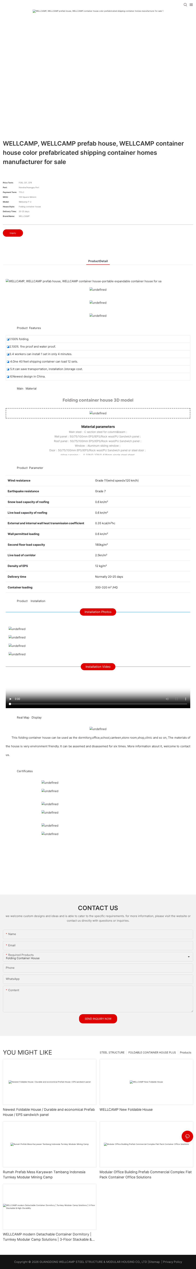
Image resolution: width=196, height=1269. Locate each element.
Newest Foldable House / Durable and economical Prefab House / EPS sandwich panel (49, 1112)
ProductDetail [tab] (98, 261)
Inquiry (13, 233)
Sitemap (154, 1262)
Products (185, 1052)
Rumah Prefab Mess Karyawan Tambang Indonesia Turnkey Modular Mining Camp (44, 1174)
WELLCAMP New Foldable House (126, 1109)
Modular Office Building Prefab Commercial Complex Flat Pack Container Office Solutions (146, 1174)
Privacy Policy (172, 1262)
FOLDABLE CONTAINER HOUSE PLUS (152, 1052)
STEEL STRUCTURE (112, 1052)
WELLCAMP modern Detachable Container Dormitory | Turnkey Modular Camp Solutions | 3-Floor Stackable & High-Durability (47, 1237)
